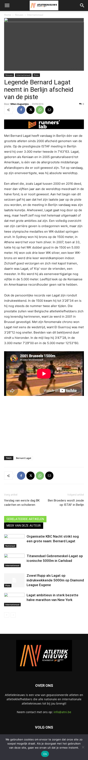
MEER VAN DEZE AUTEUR (24, 525)
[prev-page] (6, 615)
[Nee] (83, 747)
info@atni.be (62, 712)
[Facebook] (21, 110)
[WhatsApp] (40, 110)
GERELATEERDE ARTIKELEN (25, 519)
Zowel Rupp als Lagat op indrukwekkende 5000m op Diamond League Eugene (55, 580)
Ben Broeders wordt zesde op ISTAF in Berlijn (66, 503)
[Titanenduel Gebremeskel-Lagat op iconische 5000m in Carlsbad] (14, 560)
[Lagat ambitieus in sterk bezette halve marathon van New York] (14, 599)
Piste (36, 75)
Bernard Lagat (23, 458)
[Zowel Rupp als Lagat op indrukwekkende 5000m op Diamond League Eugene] (14, 580)
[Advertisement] (44, 423)
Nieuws (19, 15)
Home (7, 15)
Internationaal (35, 15)
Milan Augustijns (19, 103)
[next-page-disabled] (13, 615)
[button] (7, 5)
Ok (45, 754)
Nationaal (10, 545)
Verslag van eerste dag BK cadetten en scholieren (22, 503)
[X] (30, 110)
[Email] (49, 110)
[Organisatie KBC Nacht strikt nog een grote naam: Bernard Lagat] (14, 541)
